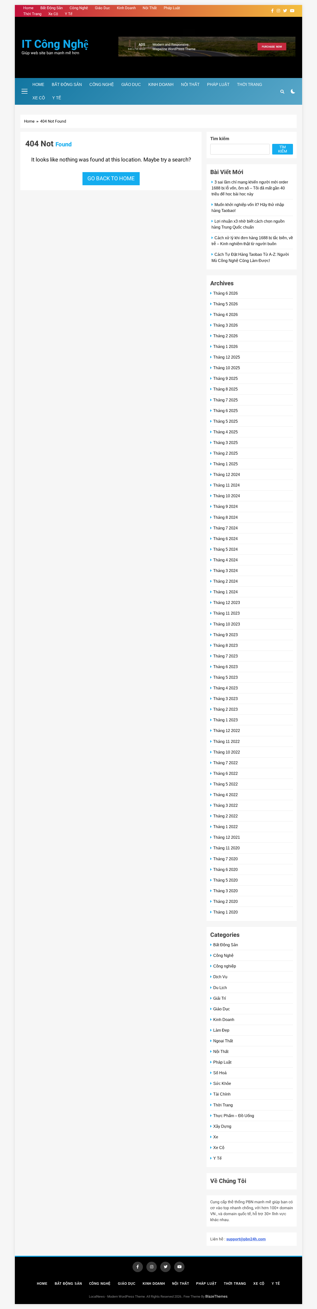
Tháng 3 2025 (225, 442)
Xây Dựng (222, 1126)
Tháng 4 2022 (225, 794)
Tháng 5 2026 (225, 304)
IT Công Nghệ (55, 44)
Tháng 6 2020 (225, 869)
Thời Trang (32, 14)
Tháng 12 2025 (226, 357)
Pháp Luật (172, 8)
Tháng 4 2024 (225, 560)
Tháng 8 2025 (225, 389)
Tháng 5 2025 (225, 421)
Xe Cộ (53, 14)
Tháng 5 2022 (225, 784)
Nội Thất (150, 8)
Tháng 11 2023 (226, 613)
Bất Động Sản (51, 8)
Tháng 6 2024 (225, 538)
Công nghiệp (224, 966)
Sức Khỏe (222, 1083)
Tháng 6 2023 (225, 666)
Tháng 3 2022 (225, 805)
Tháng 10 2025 (226, 368)
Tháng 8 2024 (225, 517)
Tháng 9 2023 (225, 634)
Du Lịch (220, 987)
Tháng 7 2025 (225, 400)
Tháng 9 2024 (225, 506)
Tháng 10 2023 (226, 624)
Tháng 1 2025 (225, 464)
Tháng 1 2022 (225, 826)
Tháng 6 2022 (225, 773)
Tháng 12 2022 (226, 730)
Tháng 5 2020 (225, 880)
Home (28, 8)
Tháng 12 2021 (226, 837)
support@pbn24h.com (246, 1239)
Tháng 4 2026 (225, 314)
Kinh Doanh (126, 8)
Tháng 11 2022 (226, 741)
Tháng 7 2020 (225, 859)
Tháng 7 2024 (225, 528)
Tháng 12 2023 (226, 602)
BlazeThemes (216, 1296)
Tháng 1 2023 (225, 720)
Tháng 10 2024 (226, 496)
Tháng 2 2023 (225, 709)
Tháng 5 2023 (225, 677)
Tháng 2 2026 (225, 336)
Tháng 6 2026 (225, 293)
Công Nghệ (79, 8)
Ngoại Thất (223, 1041)
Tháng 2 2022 (225, 816)
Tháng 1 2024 (225, 592)
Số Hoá (220, 1073)
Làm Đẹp (221, 1030)
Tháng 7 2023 (225, 656)
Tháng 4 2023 (225, 688)
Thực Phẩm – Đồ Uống (233, 1115)
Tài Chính (222, 1094)
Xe (215, 1137)
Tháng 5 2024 (225, 549)
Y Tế (68, 14)
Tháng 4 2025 (225, 432)
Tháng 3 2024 (225, 570)
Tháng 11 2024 (226, 485)
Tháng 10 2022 (226, 752)
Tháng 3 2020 (225, 891)
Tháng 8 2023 (225, 645)
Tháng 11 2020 (226, 848)
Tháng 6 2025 (225, 410)
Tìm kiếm (219, 138)
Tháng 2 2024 (225, 581)
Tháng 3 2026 (225, 325)
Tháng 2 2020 (225, 901)
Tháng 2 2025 (225, 453)
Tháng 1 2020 (225, 912)
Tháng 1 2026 (225, 346)
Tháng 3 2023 (225, 698)
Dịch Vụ (220, 976)
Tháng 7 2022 (225, 762)
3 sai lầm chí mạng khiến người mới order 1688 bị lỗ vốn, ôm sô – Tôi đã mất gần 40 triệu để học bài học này (249, 188)
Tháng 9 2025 (225, 378)
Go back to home (111, 179)
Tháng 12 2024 (226, 474)
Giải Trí (219, 998)
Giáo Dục (102, 8)
